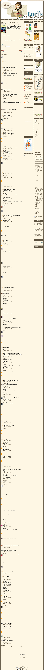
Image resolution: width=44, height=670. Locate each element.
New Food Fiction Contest (38, 193)
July (36, 129)
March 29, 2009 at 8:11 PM (7, 216)
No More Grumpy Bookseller (28, 86)
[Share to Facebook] (8, 46)
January (36, 212)
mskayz (4, 593)
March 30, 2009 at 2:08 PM (7, 313)
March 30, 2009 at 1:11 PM (7, 290)
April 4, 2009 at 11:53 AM (7, 563)
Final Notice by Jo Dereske (38, 170)
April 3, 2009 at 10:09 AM (7, 444)
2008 (35, 213)
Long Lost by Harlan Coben (38, 188)
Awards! (36, 187)
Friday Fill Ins (37, 165)
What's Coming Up (32, 19)
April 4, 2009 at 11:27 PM (7, 628)
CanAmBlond (4, 452)
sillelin (3, 446)
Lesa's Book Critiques (28, 84)
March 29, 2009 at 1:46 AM (7, 116)
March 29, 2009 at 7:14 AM (7, 134)
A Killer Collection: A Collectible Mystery (12, 24)
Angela (4, 565)
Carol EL (4, 214)
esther (3, 630)
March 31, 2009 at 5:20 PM (7, 368)
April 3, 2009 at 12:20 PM (7, 457)
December (36, 123)
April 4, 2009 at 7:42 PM (7, 591)
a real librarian (4, 383)
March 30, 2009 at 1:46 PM (7, 296)
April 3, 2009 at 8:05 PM (7, 482)
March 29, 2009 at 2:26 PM (7, 186)
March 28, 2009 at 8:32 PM (7, 70)
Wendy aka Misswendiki (6, 239)
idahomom (4, 532)
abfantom (4, 66)
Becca (3, 315)
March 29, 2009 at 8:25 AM (7, 143)
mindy (3, 188)
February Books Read (38, 209)
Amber (4, 150)
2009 (35, 122)
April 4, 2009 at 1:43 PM (7, 573)
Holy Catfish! (36, 171)
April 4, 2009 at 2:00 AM (7, 526)
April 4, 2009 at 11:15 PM (7, 624)
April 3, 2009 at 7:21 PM (7, 472)
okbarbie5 (4, 575)
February (36, 211)
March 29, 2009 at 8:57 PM (7, 227)
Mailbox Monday (37, 169)
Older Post (20, 646)
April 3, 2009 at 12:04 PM (7, 450)
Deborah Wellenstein (5, 424)
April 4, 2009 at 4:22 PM (7, 579)
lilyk (3, 639)
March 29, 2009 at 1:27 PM (7, 177)
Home (4, 19)
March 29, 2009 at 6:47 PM (7, 203)
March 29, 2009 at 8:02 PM (7, 212)
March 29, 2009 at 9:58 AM (7, 153)
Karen (3, 346)
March (36, 133)
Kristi (3, 254)
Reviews (18, 19)
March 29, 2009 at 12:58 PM (7, 173)
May (36, 131)
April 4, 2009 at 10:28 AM (7, 551)
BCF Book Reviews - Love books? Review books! (28, 94)
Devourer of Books (27, 96)
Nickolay (4, 396)
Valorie (4, 98)
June (36, 130)
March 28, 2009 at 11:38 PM (7, 106)
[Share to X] (7, 46)
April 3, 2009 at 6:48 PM (7, 466)
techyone (4, 218)
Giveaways (25, 19)
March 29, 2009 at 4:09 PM (7, 198)
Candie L (4, 611)
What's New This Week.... (38, 208)
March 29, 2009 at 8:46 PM (7, 221)
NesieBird (4, 484)
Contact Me (39, 19)
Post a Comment (3, 645)
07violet (4, 599)
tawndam (4, 161)
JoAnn (3, 459)
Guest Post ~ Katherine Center (39, 158)
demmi (4, 549)
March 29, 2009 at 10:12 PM (7, 237)
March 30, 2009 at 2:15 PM (7, 322)
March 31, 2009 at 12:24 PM (7, 356)
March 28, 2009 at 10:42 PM (7, 91)
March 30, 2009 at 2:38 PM (7, 328)
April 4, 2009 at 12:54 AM (7, 522)
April (36, 132)
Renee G (4, 497)
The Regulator (4, 114)
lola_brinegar (4, 442)
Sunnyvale (4, 175)
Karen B (4, 193)
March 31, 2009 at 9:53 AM (7, 350)
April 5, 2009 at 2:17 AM (7, 643)
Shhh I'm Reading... (27, 102)
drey (3, 330)
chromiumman (4, 118)
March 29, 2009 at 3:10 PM (7, 191)
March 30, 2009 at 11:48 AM (7, 284)
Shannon (4, 122)
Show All (32, 104)
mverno (4, 132)
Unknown (4, 72)
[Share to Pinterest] (9, 46)
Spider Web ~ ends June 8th (27, 56)
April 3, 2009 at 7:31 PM (7, 478)
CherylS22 (4, 261)
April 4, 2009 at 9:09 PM (7, 603)
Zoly (3, 179)
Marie (3, 292)
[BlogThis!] (6, 46)
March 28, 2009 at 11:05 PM (7, 96)
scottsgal (4, 358)
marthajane (4, 352)
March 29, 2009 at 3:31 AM (7, 130)
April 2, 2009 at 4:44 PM (7, 422)
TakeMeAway (26, 98)
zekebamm (4, 136)
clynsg (4, 155)
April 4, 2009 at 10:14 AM (7, 547)
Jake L (4, 286)
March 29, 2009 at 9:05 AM (7, 148)
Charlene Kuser (5, 605)
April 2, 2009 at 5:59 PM (7, 426)
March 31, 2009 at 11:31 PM (7, 377)
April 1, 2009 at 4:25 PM (7, 400)
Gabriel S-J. (4, 402)
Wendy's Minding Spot (28, 90)
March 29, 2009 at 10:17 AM (7, 159)
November (36, 124)
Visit (22, 657)
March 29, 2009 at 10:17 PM (7, 241)
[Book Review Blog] (22, 668)
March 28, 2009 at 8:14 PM (7, 64)
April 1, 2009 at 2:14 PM (7, 394)
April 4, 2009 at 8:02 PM (7, 597)
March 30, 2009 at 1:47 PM (7, 301)
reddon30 (4, 428)
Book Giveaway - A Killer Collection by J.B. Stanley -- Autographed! (10, 23)
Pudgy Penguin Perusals (28, 88)
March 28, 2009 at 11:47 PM (7, 112)
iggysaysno (4, 229)
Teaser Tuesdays (37, 136)
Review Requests (11, 19)
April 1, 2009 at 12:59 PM (7, 387)
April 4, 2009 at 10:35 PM (7, 620)
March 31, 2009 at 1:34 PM (7, 362)
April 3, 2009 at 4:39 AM (7, 440)
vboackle (4, 243)
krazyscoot (4, 480)
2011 (35, 120)
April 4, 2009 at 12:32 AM (7, 516)
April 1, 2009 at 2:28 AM (7, 381)
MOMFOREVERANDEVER (6, 55)
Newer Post (2, 646)
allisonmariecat (5, 275)
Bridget (4, 205)
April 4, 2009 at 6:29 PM (7, 585)
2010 (35, 121)
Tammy (4, 524)
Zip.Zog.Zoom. (24, 669)
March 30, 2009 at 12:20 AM (7, 267)
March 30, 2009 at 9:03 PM (7, 344)
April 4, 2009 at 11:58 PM (7, 637)
